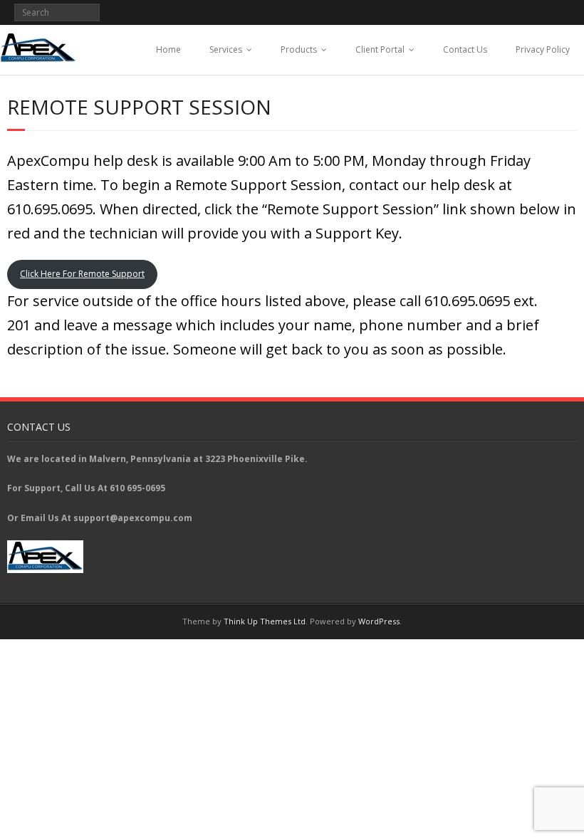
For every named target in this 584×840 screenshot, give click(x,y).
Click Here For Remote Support (82, 274)
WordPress (379, 621)
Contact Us (465, 49)
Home (168, 49)
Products (299, 49)
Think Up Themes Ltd (265, 621)
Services (225, 49)
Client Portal (380, 49)
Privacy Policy (543, 49)
